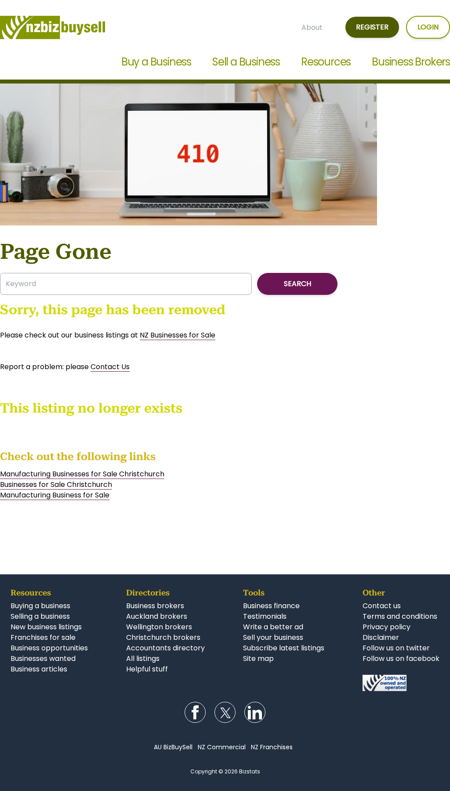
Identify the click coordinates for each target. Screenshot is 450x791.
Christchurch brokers (163, 637)
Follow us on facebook (401, 658)
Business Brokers (411, 61)
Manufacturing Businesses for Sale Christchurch (82, 474)
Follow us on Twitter (225, 712)
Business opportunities (49, 648)
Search (297, 284)
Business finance (271, 606)
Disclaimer (381, 637)
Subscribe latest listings (283, 648)
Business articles (39, 669)
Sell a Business (246, 61)
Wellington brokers (159, 627)
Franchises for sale (43, 637)
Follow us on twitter (396, 648)
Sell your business (273, 637)
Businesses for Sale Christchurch (56, 484)
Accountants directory (165, 648)
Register (372, 27)
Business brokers (155, 606)
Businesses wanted (43, 658)
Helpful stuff (147, 669)
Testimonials (265, 616)
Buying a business (40, 606)
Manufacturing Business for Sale (54, 495)
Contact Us (110, 367)
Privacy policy (386, 627)
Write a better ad (273, 627)
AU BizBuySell (173, 747)
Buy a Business (156, 61)
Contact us (382, 606)
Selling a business (40, 616)
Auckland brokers (156, 616)
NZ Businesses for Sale (177, 335)
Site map (258, 658)
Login (428, 27)
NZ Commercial (222, 747)
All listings (143, 658)
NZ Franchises (272, 747)
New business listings (46, 627)
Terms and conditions (400, 616)
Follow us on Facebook (195, 712)
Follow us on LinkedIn (254, 712)
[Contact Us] (401, 683)
